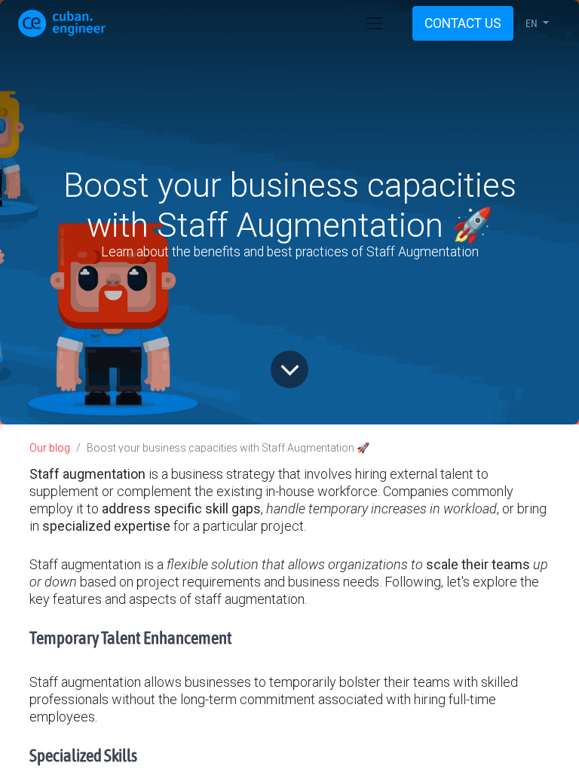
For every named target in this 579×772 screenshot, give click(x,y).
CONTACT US (462, 23)
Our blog (49, 448)
